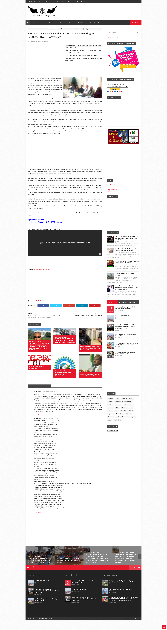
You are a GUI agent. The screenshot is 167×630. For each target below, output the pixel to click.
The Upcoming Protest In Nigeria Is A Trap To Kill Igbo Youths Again (126, 343)
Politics (51, 23)
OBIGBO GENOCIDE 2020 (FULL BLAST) (37, 367)
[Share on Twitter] (56, 305)
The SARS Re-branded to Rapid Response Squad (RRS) (125, 352)
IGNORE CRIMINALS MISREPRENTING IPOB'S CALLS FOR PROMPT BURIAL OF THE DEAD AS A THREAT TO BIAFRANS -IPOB (123, 598)
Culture (110, 401)
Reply (37, 414)
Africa (117, 398)
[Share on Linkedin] (82, 305)
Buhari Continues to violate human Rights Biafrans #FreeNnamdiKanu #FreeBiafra (126, 238)
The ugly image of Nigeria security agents (122, 581)
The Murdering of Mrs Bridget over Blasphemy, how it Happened (126, 249)
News (116, 411)
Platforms (40, 1)
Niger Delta (124, 411)
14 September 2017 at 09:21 (50, 418)
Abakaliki (110, 398)
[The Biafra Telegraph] (46, 11)
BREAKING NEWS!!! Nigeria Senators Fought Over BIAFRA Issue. (127, 261)
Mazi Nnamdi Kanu (126, 408)
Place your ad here (112, 189)
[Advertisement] (104, 9)
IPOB (117, 408)
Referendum (125, 417)
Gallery (71, 23)
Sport (133, 417)
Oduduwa (128, 414)
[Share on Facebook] (43, 305)
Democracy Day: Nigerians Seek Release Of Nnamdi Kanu (83, 45)
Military (110, 411)
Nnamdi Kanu (119, 414)
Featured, (40, 41)
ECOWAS (110, 405)
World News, (47, 41)
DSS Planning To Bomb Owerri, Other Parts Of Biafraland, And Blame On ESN (90, 348)
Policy (34, 1)
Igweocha (110, 408)
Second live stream (67, 1)
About (30, 1)
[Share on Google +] (69, 305)
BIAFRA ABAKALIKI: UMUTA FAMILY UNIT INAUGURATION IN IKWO (39, 560)
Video (109, 420)
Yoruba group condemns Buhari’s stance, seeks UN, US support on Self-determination (64, 373)
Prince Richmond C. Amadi (42, 269)
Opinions (61, 23)
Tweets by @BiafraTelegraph (115, 185)
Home (30, 29)
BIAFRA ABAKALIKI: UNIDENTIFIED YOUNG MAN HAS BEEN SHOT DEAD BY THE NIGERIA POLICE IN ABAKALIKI (65, 339)
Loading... (109, 191)
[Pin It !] (95, 305)
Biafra (131, 398)
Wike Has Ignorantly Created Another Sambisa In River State (90, 375)
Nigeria (131, 411)
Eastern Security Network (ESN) (123, 401)
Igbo (131, 405)
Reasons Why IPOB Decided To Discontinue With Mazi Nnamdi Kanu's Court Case (125, 326)
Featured (36, 29)
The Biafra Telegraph (33, 618)
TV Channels (47, 1)
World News (81, 23)
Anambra (124, 398)
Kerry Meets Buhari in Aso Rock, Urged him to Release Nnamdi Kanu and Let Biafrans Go (126, 287)
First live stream (56, 1)
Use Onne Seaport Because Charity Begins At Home (82, 55)
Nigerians (110, 414)
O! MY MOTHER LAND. (73, 48)
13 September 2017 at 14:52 (50, 391)
